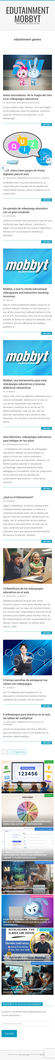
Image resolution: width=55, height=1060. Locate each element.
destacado (11, 103)
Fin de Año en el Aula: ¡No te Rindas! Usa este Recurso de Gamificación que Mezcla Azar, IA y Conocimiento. (27, 922)
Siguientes (20, 751)
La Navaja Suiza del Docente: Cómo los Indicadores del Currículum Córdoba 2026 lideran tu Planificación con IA (24, 855)
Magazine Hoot (24, 1054)
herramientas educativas (28, 103)
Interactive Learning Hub (42, 963)
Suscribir (9, 1033)
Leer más (47, 124)
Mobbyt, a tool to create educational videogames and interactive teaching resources (25, 292)
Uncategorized (46, 929)
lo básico (44, 178)
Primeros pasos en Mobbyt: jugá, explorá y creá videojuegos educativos (24, 784)
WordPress (43, 1054)
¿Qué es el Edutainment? (18, 497)
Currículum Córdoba (44, 829)
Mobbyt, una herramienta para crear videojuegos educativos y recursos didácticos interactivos (25, 384)
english (9, 300)
